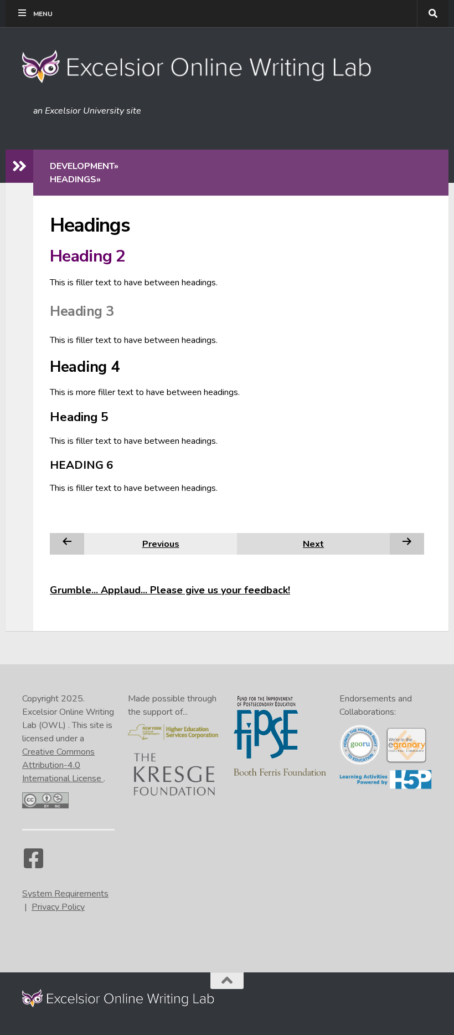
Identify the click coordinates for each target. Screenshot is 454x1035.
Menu (43, 13)
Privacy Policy (58, 907)
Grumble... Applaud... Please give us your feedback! (170, 590)
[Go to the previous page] (67, 543)
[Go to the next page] (406, 543)
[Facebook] (33, 864)
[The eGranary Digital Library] (406, 761)
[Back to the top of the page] (227, 980)
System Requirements (65, 894)
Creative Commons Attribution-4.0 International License (63, 765)
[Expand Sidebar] (19, 166)
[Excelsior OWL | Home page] (202, 66)
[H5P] (385, 787)
